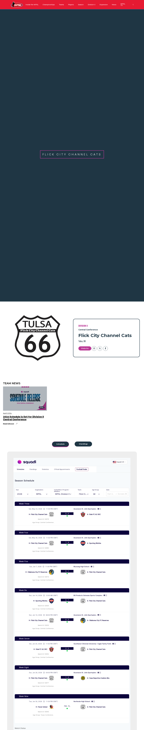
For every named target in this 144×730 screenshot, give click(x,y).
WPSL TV (122, 4)
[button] (31, 4)
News (114, 5)
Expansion (104, 5)
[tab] (60, 444)
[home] (16, 4)
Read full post (8, 423)
